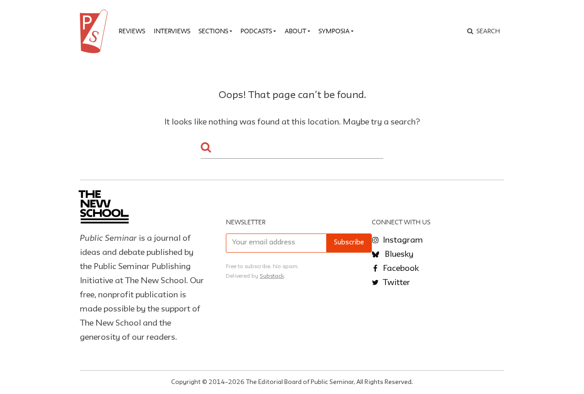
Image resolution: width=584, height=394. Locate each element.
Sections (213, 31)
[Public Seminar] (95, 31)
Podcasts (256, 31)
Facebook (400, 268)
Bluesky (398, 254)
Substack (272, 276)
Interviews (172, 31)
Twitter (395, 282)
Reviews (132, 31)
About (295, 31)
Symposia (333, 31)
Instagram (402, 240)
